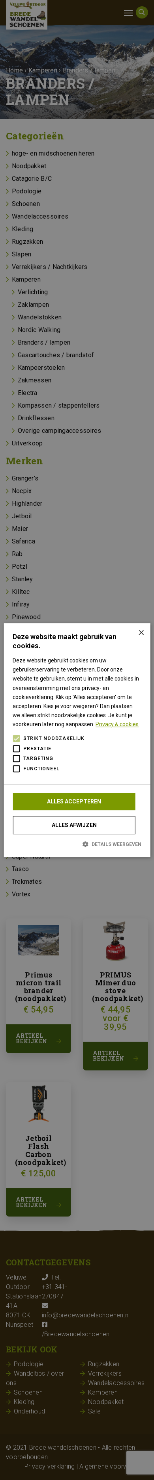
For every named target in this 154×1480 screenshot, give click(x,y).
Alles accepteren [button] (74, 801)
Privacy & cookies (117, 724)
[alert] (77, 740)
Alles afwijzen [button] (74, 825)
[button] (77, 844)
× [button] (141, 632)
